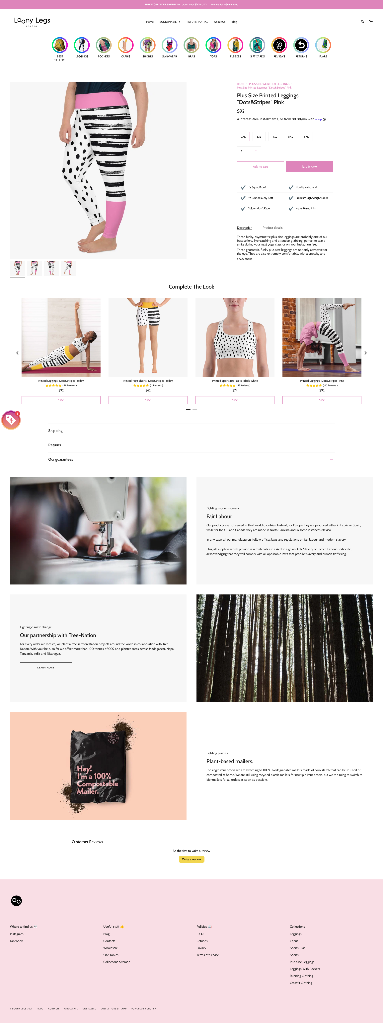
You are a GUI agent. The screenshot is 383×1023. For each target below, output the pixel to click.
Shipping (55, 430)
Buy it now (309, 167)
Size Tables (110, 955)
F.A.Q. (200, 934)
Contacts (109, 941)
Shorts (294, 955)
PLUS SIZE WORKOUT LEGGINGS (269, 84)
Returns (54, 445)
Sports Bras (297, 948)
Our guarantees (60, 459)
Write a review (191, 859)
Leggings (296, 934)
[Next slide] (365, 353)
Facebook (16, 941)
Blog (106, 934)
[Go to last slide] (18, 353)
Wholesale (110, 948)
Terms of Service (207, 955)
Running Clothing (301, 976)
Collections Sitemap (116, 962)
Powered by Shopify (144, 1008)
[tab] (188, 409)
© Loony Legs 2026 (21, 1008)
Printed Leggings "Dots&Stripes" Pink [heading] (322, 380)
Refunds (202, 941)
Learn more (45, 667)
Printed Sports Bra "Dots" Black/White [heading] (235, 380)
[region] (191, 353)
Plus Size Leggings (302, 962)
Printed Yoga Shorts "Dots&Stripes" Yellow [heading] (148, 380)
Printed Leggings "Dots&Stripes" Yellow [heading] (61, 380)
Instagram (17, 934)
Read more (245, 259)
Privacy (201, 948)
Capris (294, 941)
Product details (273, 228)
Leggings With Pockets (305, 969)
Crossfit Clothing (301, 983)
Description (244, 228)
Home (240, 84)
